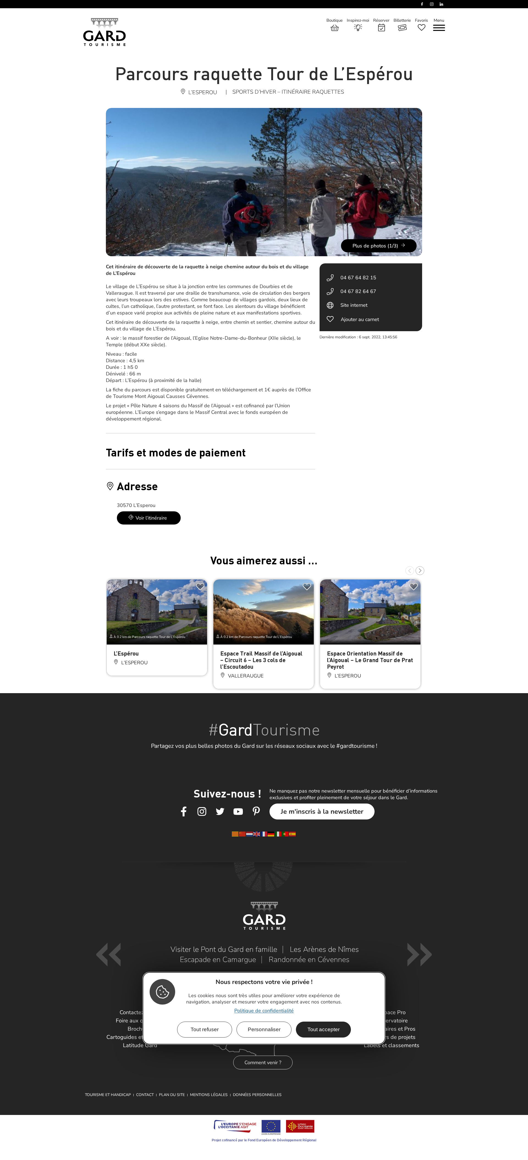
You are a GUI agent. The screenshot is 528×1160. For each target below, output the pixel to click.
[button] (409, 570)
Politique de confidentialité (264, 1010)
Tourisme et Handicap (108, 1094)
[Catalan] (235, 833)
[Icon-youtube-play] (238, 812)
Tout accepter (323, 1029)
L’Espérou (126, 653)
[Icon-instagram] (202, 812)
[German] (271, 833)
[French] (264, 833)
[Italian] (278, 833)
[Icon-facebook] (184, 812)
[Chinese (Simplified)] (242, 833)
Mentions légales (209, 1094)
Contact (145, 1094)
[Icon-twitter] (220, 812)
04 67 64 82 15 (358, 277)
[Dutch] (249, 833)
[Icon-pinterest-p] (256, 812)
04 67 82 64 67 (358, 291)
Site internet (353, 305)
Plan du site (172, 1094)
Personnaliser (264, 1029)
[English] (256, 833)
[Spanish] (292, 833)
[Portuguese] (285, 833)
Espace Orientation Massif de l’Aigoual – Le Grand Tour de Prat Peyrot (370, 659)
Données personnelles (257, 1094)
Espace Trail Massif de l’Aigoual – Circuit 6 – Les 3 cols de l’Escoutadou (261, 659)
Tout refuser (205, 1029)
